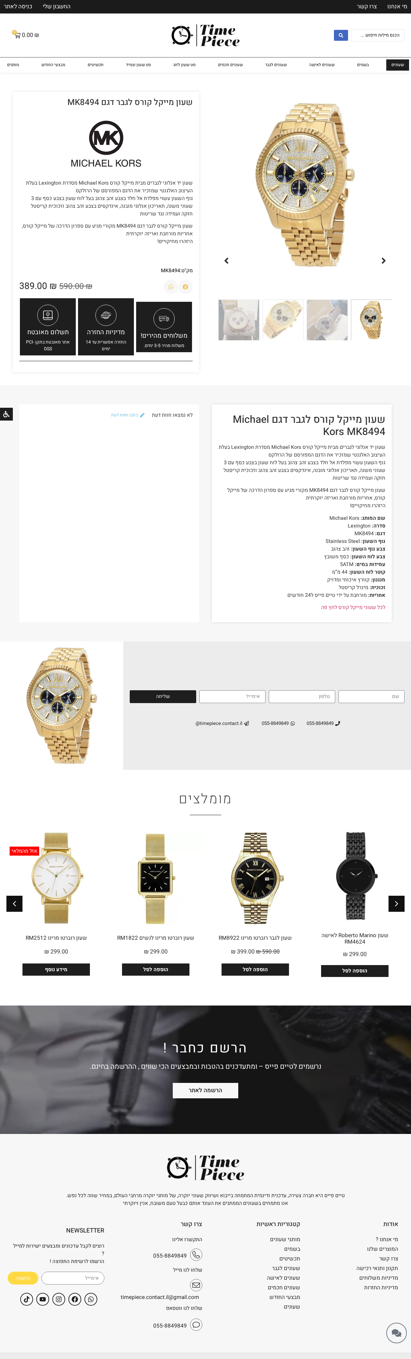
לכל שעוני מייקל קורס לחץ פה (353, 607)
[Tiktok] (26, 1299)
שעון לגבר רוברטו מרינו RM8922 (255, 938)
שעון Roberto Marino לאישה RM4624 (355, 938)
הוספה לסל (354, 971)
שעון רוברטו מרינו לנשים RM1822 (155, 938)
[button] (384, 261)
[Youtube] (42, 1299)
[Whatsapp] (90, 1299)
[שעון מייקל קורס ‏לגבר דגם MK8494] (305, 185)
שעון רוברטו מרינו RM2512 (56, 938)
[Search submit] (341, 35)
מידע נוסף (56, 969)
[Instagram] (58, 1299)
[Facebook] (74, 1299)
